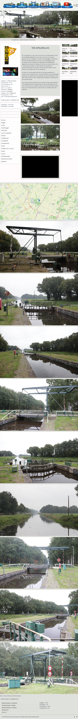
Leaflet (63, 219)
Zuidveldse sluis (15, 100)
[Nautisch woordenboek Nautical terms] (44, 4)
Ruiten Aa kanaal (30, 57)
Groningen (47, 59)
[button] (39, 200)
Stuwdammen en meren (7, 148)
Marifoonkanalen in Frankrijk (9, 707)
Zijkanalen (3, 161)
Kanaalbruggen (5, 128)
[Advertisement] (40, 167)
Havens (3, 125)
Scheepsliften (4, 141)
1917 (11, 94)
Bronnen (3, 120)
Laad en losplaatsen (6, 133)
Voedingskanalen (5, 156)
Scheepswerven (5, 143)
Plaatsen (3, 135)
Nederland (13, 93)
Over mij (4, 712)
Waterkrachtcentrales (6, 159)
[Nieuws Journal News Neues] (55, 4)
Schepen (42, 703)
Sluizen (3, 146)
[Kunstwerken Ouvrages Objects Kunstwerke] (33, 4)
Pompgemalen (5, 138)
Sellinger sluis (73, 56)
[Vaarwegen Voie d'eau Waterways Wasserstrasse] (22, 4)
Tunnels (3, 153)
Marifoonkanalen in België (8, 705)
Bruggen (3, 122)
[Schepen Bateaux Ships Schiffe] (9, 4)
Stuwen (3, 151)
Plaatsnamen (5, 710)
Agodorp (10, 89)
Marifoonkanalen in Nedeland (9, 703)
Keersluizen (4, 130)
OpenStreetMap (70, 219)
